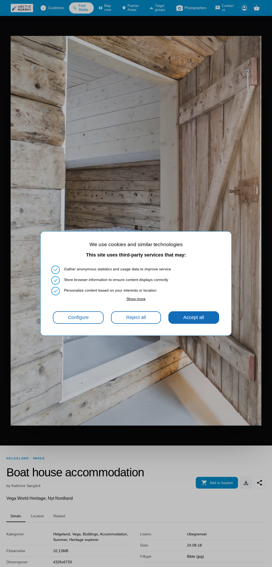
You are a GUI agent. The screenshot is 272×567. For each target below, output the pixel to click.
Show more (136, 299)
